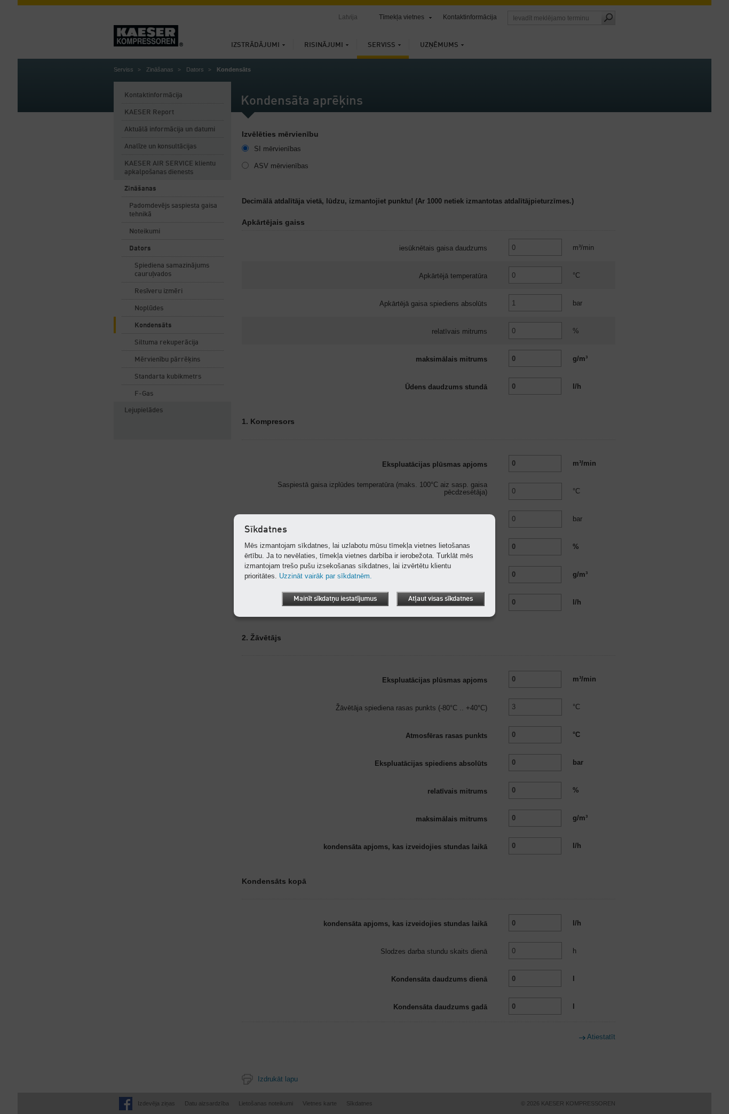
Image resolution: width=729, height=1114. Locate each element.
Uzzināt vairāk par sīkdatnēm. (325, 576)
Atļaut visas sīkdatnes (440, 598)
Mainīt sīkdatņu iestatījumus (335, 598)
